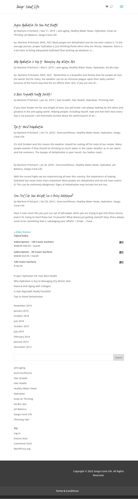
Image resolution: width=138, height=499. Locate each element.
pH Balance (30, 34)
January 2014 (21, 341)
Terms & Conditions (67, 490)
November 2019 (23, 305)
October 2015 (21, 326)
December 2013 (22, 347)
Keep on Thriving (23, 398)
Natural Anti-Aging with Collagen (32, 286)
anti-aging (63, 30)
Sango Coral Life (48, 34)
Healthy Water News (82, 30)
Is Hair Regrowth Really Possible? (33, 94)
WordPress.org (22, 448)
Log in (17, 433)
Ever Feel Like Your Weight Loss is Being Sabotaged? (44, 195)
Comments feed (23, 443)
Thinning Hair (106, 100)
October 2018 (21, 315)
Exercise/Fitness (66, 132)
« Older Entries (22, 232)
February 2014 (22, 336)
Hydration (100, 30)
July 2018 (19, 321)
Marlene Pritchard (27, 30)
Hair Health (78, 100)
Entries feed (20, 438)
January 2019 (21, 310)
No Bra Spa (112, 67)
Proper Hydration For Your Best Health (35, 25)
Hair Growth (64, 100)
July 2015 (19, 331)
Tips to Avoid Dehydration (28, 126)
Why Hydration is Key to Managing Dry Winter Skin (44, 61)
